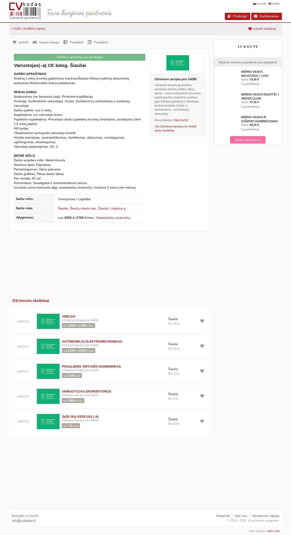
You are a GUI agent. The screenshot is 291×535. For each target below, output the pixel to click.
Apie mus (241, 516)
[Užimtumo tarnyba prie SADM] (177, 63)
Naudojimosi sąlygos (266, 516)
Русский (261, 3)
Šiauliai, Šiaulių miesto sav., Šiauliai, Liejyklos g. (92, 208)
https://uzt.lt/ (181, 120)
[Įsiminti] (202, 321)
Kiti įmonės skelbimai (31, 301)
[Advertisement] (109, 263)
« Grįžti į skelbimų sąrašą (28, 28)
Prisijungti (240, 16)
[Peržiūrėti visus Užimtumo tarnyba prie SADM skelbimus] (48, 321)
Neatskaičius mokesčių (113, 217)
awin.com (273, 531)
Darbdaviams (268, 16)
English (276, 3)
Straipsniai (223, 516)
